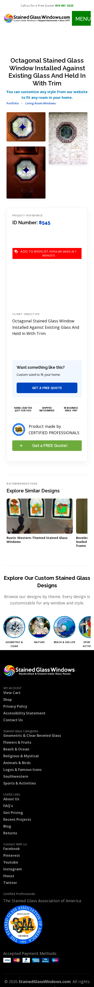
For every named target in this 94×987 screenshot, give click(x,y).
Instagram (12, 869)
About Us (11, 799)
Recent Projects (17, 819)
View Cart (12, 692)
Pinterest (11, 855)
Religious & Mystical (21, 756)
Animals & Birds (17, 762)
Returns (10, 833)
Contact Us (13, 720)
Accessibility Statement (24, 713)
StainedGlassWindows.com (45, 981)
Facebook (11, 848)
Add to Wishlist (49, 251)
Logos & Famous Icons (22, 769)
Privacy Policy (15, 706)
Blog (7, 826)
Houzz (8, 875)
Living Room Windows (40, 103)
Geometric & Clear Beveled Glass (32, 735)
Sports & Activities (19, 783)
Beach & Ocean (16, 749)
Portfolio (13, 103)
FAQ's (8, 805)
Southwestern (15, 776)
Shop (7, 699)
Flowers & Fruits (17, 742)
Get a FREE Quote (47, 388)
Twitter (10, 882)
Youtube (10, 862)
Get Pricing (13, 812)
